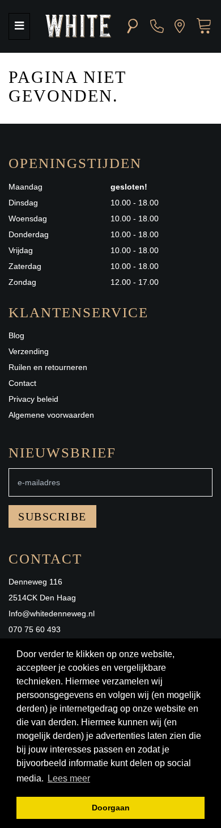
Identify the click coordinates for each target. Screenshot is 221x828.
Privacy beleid (33, 399)
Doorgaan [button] (111, 807)
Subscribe (52, 516)
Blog (16, 335)
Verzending (28, 351)
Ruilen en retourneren (47, 367)
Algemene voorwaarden (51, 414)
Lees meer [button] (69, 778)
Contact (22, 383)
